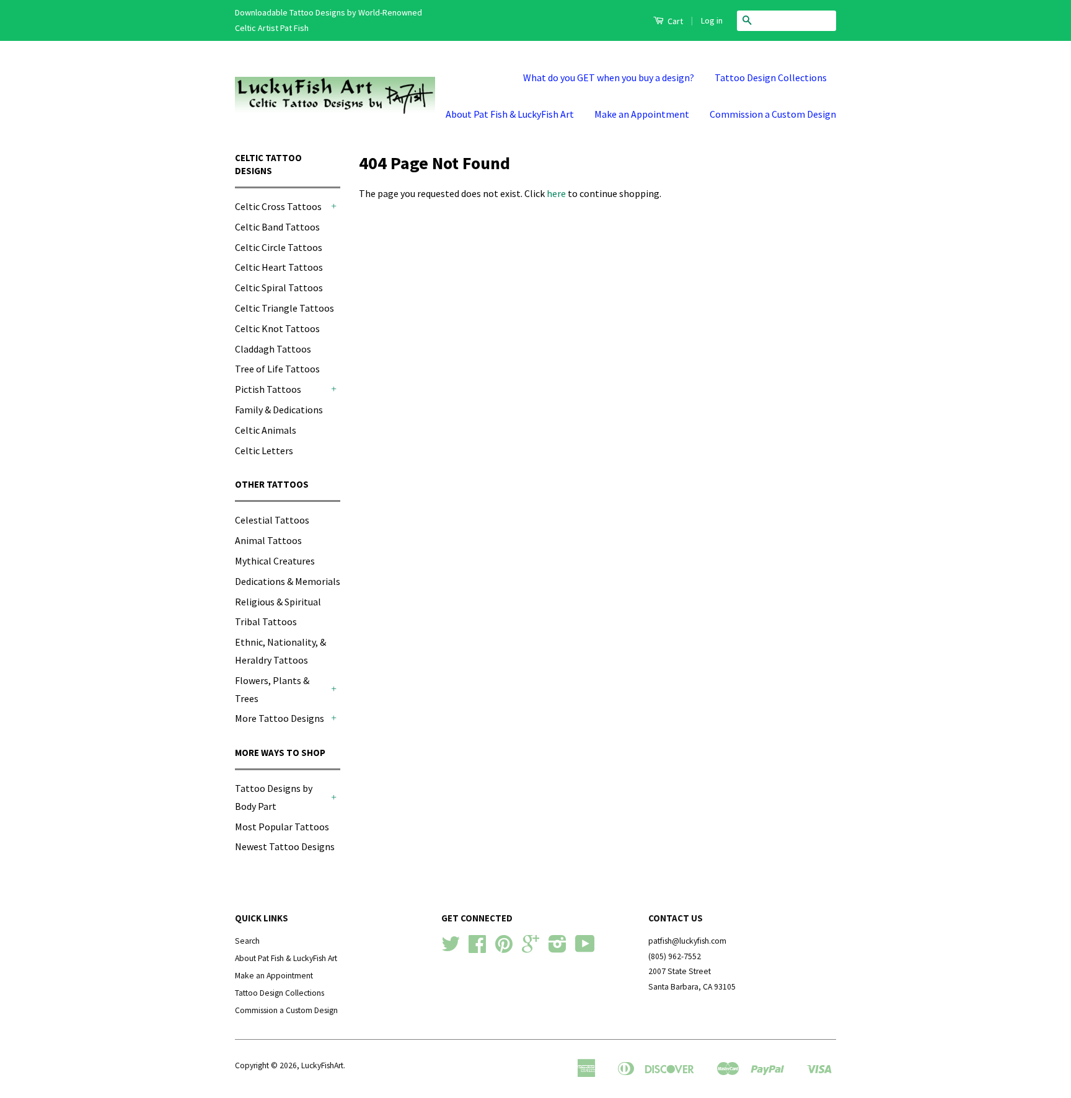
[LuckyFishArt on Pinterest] (504, 948)
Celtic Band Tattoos (277, 227)
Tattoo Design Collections (771, 77)
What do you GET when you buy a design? (608, 77)
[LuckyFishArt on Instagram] (557, 948)
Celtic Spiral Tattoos (279, 287)
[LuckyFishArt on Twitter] (450, 948)
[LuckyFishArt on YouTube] (585, 948)
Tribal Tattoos (266, 621)
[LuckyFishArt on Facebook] (477, 948)
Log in (712, 20)
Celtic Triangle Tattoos (284, 308)
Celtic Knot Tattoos (277, 328)
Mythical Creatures (275, 561)
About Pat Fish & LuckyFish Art (510, 114)
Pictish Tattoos (268, 389)
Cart (674, 21)
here (556, 193)
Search (247, 941)
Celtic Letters (264, 450)
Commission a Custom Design (773, 114)
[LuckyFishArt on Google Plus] (530, 948)
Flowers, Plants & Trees (272, 689)
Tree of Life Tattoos (277, 368)
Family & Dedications (279, 409)
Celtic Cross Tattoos (278, 206)
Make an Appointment (641, 114)
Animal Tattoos (268, 540)
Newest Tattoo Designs (285, 846)
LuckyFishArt (322, 1065)
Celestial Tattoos (272, 520)
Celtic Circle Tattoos (278, 247)
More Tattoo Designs (279, 718)
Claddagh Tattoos (273, 349)
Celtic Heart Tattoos (279, 267)
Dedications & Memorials (287, 581)
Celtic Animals (265, 430)
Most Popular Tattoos (282, 826)
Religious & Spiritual (278, 601)
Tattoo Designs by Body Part (273, 797)
